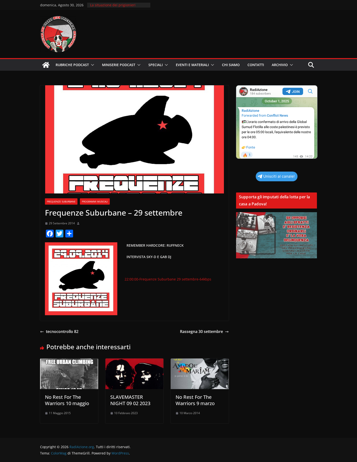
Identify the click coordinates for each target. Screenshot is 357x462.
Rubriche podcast (72, 64)
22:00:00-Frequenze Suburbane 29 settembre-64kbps (168, 279)
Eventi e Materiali (192, 64)
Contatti (255, 64)
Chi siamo (231, 64)
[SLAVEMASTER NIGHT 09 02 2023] (134, 362)
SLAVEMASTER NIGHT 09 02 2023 (130, 400)
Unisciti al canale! (279, 176)
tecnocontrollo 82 (62, 331)
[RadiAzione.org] (46, 65)
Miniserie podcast (118, 64)
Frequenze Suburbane (61, 201)
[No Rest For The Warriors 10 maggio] (69, 362)
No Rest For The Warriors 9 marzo (195, 400)
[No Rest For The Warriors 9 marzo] (200, 362)
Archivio (280, 64)
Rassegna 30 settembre (201, 331)
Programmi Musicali (95, 201)
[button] (91, 64)
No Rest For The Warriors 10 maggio (67, 400)
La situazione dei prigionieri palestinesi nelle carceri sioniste (116, 7)
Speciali (155, 64)
